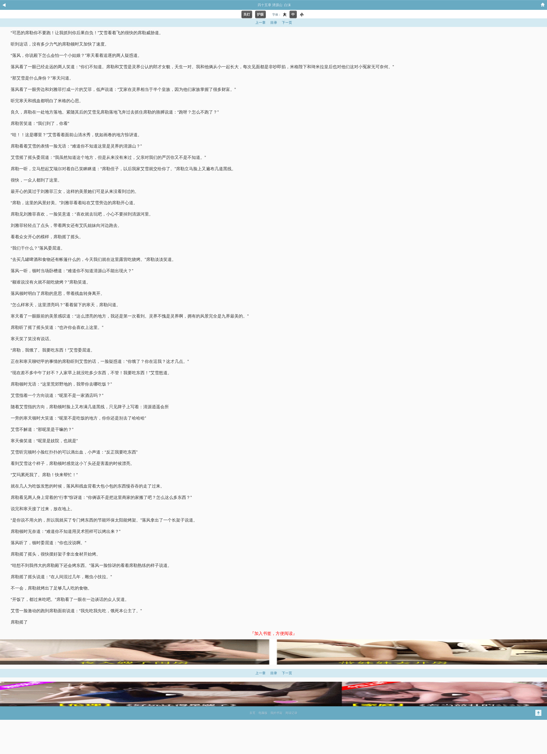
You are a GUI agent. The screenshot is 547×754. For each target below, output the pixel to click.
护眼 (260, 14)
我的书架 (276, 713)
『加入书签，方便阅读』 (273, 633)
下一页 (287, 22)
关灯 (246, 14)
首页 (253, 713)
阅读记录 (291, 713)
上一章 (260, 22)
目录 (273, 22)
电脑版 (263, 713)
